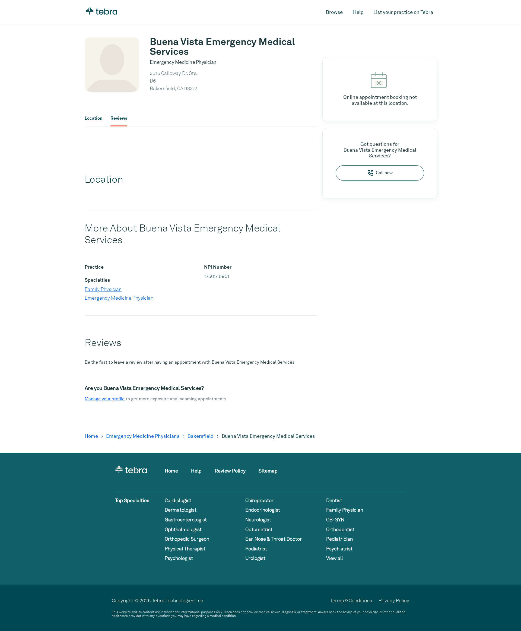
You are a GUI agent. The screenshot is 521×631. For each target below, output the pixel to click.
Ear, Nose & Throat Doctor (273, 539)
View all (334, 558)
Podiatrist (256, 548)
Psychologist (179, 558)
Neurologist (258, 519)
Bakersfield (201, 436)
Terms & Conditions (351, 600)
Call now (384, 172)
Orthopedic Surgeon (187, 539)
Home (91, 436)
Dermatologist (180, 510)
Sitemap (268, 471)
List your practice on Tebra (403, 12)
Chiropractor (259, 500)
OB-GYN (335, 519)
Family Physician (103, 289)
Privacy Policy (394, 600)
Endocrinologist (262, 510)
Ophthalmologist (183, 529)
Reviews (118, 118)
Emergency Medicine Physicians (143, 436)
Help (358, 12)
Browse (334, 12)
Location (93, 118)
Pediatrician (339, 539)
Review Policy (230, 471)
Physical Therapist (185, 548)
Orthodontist (340, 529)
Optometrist (258, 529)
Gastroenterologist (186, 519)
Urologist (255, 558)
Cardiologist (178, 500)
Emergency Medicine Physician (119, 298)
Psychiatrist (339, 548)
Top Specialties (132, 500)
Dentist (334, 500)
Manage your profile (105, 398)
